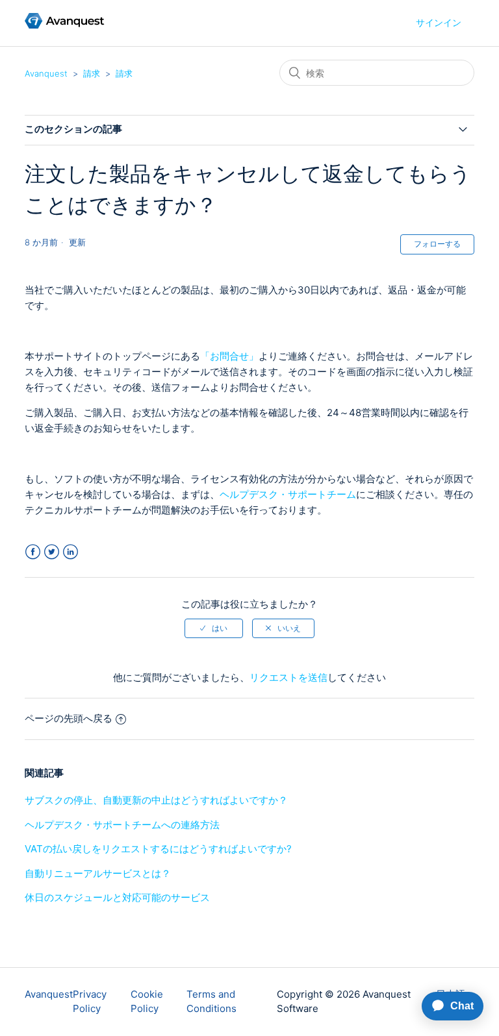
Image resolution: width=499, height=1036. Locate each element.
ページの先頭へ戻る (68, 718)
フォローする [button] (437, 244)
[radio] (214, 628)
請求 (91, 73)
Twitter (52, 552)
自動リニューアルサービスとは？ (98, 873)
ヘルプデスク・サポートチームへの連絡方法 (122, 825)
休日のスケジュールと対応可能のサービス (117, 897)
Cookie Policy (147, 1001)
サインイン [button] (438, 22)
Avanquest (46, 73)
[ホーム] (65, 25)
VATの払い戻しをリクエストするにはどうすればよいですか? (158, 849)
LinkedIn (70, 552)
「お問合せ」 (229, 356)
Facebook (33, 552)
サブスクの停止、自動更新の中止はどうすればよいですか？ (156, 800)
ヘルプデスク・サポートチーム (288, 494)
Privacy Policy (90, 1001)
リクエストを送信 (288, 677)
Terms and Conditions (211, 1001)
